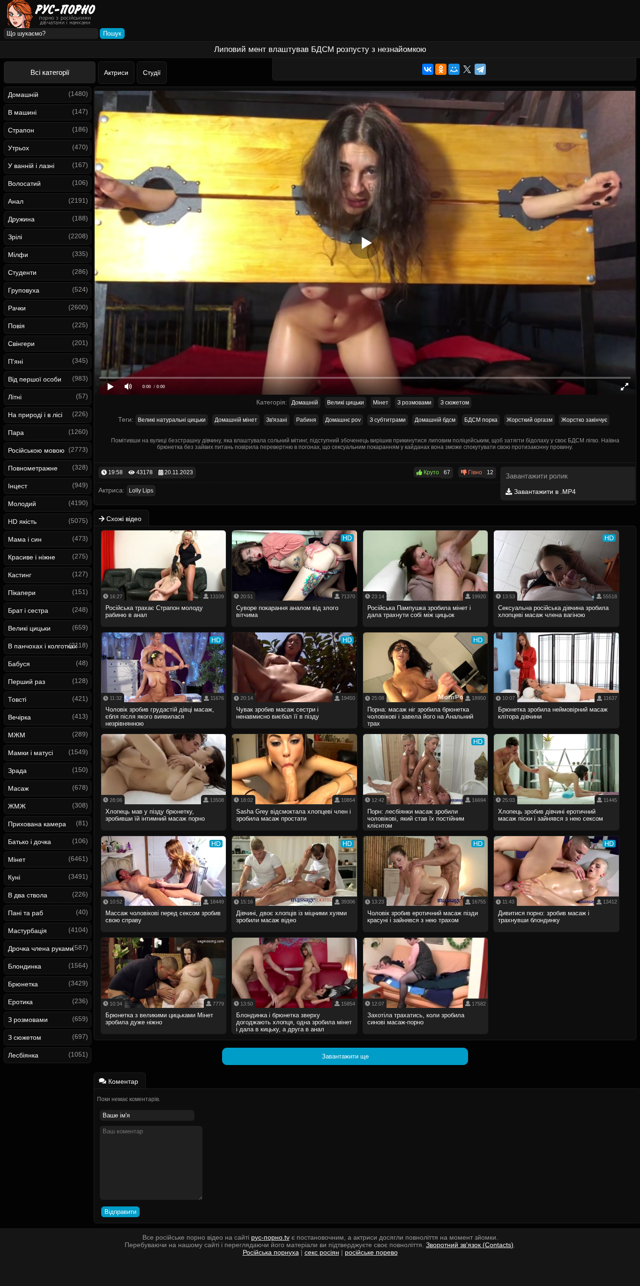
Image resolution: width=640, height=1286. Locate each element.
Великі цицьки (29, 628)
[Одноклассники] (441, 69)
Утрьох (18, 148)
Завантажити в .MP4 (544, 491)
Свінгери (21, 343)
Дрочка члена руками (41, 948)
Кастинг (19, 575)
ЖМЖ (17, 806)
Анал (15, 201)
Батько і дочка (29, 841)
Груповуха (23, 290)
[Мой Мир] (454, 69)
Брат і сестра (28, 610)
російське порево (371, 1252)
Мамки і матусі (30, 753)
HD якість (22, 521)
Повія (16, 326)
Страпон (21, 130)
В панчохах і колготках (42, 646)
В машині (22, 112)
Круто (430, 472)
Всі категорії (49, 72)
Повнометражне (33, 468)
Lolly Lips (141, 490)
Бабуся (19, 664)
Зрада (17, 770)
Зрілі (15, 237)
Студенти (22, 272)
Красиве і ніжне (31, 557)
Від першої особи (34, 379)
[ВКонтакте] (427, 69)
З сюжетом (24, 1037)
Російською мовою (36, 450)
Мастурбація (27, 930)
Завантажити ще (345, 1056)
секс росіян (322, 1252)
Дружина (21, 219)
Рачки (17, 308)
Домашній (23, 94)
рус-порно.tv (270, 1237)
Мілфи (18, 254)
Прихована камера (37, 824)
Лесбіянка (23, 1055)
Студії (152, 72)
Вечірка (19, 717)
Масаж (18, 788)
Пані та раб (25, 913)
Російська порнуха (271, 1252)
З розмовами (28, 1019)
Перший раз (26, 681)
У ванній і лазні (31, 165)
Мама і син (25, 539)
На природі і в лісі (35, 415)
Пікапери (22, 592)
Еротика (20, 1002)
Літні (15, 397)
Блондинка (24, 966)
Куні (14, 877)
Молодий (22, 503)
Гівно (474, 472)
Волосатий (24, 183)
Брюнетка (23, 984)
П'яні (15, 361)
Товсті (17, 699)
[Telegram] (480, 69)
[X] (467, 69)
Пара (16, 432)
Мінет (16, 859)
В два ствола (27, 895)
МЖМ (16, 735)
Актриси (116, 72)
